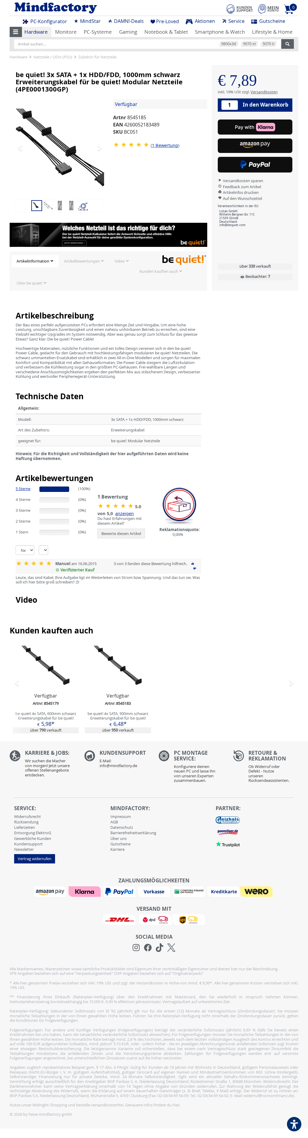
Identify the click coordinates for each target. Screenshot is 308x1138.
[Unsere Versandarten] (154, 919)
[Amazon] (51, 891)
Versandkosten (264, 92)
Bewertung (165, 145)
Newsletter (24, 849)
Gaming (128, 31)
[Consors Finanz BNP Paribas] (189, 891)
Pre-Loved (167, 21)
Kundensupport (28, 844)
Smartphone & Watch (220, 31)
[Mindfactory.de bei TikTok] (159, 948)
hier (176, 1105)
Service (236, 21)
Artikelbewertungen (82, 261)
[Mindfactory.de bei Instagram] (136, 948)
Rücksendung (26, 822)
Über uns (118, 838)
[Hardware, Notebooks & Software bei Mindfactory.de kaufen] (79, 8)
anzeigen (124, 513)
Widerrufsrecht (27, 816)
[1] (255, 145)
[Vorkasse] (154, 891)
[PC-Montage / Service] (191, 768)
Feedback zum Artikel (241, 186)
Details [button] (46, 679)
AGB (114, 822)
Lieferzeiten (24, 827)
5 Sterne (23, 488)
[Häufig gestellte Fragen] (117, 760)
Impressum (120, 816)
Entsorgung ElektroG (32, 832)
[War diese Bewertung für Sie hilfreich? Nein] (194, 568)
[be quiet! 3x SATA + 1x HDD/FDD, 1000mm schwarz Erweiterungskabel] (64, 147)
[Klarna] (85, 891)
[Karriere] (42, 765)
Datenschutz (121, 827)
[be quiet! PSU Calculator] (108, 235)
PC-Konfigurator (48, 21)
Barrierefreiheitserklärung (133, 832)
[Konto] (268, 9)
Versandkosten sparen (242, 180)
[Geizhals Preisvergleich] (228, 819)
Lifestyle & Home (272, 31)
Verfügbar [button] (126, 104)
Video (120, 261)
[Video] (83, 205)
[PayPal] (120, 891)
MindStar (90, 21)
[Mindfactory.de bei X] (171, 948)
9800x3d (228, 43)
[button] (16, 32)
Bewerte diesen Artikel (121, 533)
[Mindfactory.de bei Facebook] (147, 948)
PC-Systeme (98, 31)
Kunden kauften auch (159, 271)
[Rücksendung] (266, 768)
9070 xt (249, 43)
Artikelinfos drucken (240, 192)
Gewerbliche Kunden (32, 838)
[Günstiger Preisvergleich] (228, 831)
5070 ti (268, 43)
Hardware (36, 31)
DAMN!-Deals (128, 21)
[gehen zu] (16, 466)
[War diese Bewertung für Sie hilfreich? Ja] (193, 563)
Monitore (66, 31)
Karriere (117, 849)
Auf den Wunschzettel (242, 198)
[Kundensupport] (239, 8)
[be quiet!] (184, 259)
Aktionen (204, 21)
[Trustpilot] (228, 843)
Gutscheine (271, 21)
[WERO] (257, 891)
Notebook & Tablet (166, 31)
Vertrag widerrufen (34, 858)
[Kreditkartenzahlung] (223, 891)
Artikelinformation (33, 261)
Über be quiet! (29, 283)
